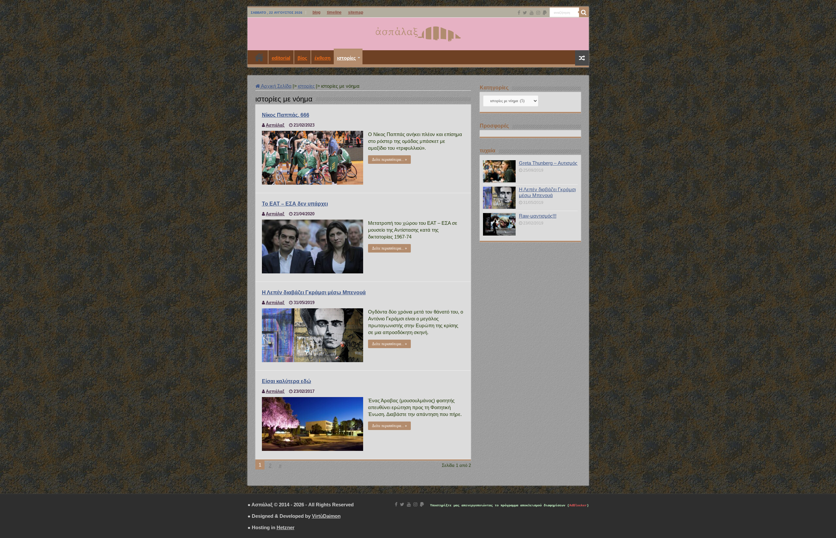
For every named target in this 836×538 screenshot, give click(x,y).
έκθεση (322, 58)
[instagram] (538, 13)
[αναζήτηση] (584, 12)
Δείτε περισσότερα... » (389, 159)
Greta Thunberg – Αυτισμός (548, 163)
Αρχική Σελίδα (276, 86)
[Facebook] (519, 13)
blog (316, 12)
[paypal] (544, 13)
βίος (302, 58)
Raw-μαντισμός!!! (537, 216)
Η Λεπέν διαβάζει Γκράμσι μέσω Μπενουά (314, 292)
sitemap (355, 12)
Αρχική (259, 57)
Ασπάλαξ (275, 125)
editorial (281, 58)
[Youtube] (531, 13)
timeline (334, 12)
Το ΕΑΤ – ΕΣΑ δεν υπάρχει (295, 204)
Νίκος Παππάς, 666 (285, 115)
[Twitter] (525, 13)
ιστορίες (346, 58)
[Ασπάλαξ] (418, 32)
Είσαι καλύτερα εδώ (286, 381)
